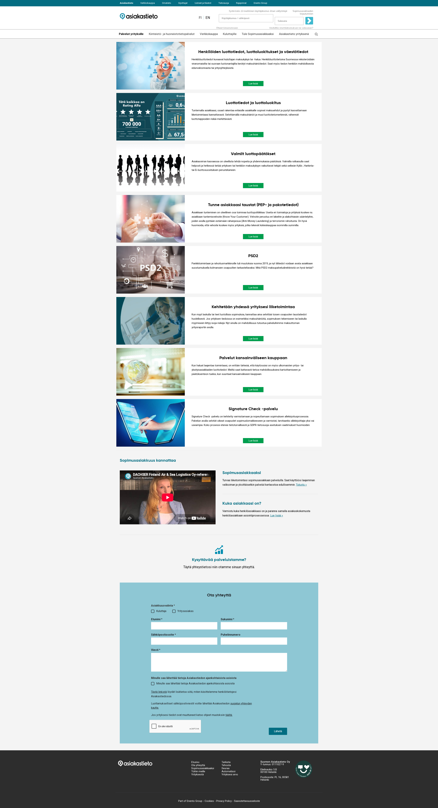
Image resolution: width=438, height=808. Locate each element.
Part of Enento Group (190, 801)
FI (200, 18)
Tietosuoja (223, 3)
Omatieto (166, 3)
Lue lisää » (276, 515)
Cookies (209, 801)
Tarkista (226, 762)
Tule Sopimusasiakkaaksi (258, 34)
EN (207, 18)
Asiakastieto (126, 3)
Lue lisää (253, 83)
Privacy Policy (224, 801)
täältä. (229, 715)
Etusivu (195, 762)
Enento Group (260, 3)
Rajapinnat (241, 3)
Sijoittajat (183, 3)
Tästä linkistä (159, 691)
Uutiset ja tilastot (203, 3)
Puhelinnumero (230, 634)
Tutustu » (301, 484)
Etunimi (156, 619)
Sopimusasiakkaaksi (202, 768)
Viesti (155, 650)
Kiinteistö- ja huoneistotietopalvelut (172, 34)
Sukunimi (227, 619)
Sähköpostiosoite (163, 634)
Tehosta (226, 765)
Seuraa (225, 768)
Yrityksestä (197, 774)
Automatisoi (228, 771)
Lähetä (278, 731)
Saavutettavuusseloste (247, 801)
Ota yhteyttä (198, 765)
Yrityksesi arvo (230, 774)
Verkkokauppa (147, 3)
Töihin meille (198, 771)
